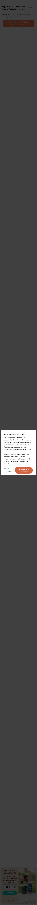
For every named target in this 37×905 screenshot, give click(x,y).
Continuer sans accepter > (24, 432)
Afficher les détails (10, 470)
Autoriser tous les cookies (24, 470)
